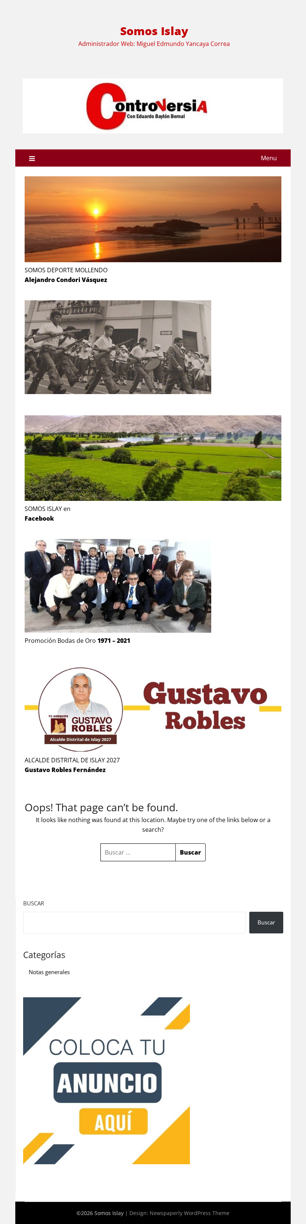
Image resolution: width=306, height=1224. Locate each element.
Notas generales (49, 972)
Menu (269, 158)
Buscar (33, 903)
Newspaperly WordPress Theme (190, 1213)
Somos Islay (154, 30)
